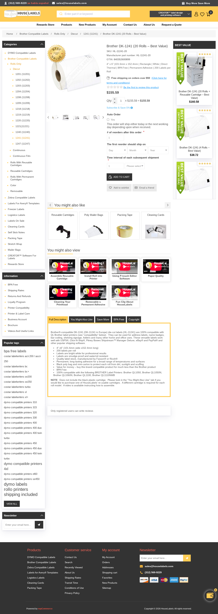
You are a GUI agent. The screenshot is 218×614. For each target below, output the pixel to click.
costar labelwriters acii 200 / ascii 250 (22, 359)
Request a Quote (172, 24)
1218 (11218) (22, 108)
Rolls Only (15, 63)
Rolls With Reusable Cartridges (21, 164)
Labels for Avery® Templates (24, 203)
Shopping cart (109, 572)
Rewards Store (16, 264)
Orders (106, 562)
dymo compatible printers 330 (20, 417)
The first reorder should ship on (126, 144)
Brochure (13, 325)
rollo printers (16, 489)
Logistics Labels (16, 215)
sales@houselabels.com (71, 3)
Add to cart (121, 177)
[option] (55, 117)
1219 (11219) (22, 114)
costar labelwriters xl (15, 392)
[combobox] (93, 14)
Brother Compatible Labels (22, 58)
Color (13, 185)
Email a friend (146, 187)
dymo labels (15, 484)
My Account (108, 557)
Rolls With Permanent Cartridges (22, 178)
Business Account (17, 319)
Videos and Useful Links (21, 331)
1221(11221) (22, 126)
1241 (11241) (22, 137)
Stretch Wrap (15, 244)
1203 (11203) (22, 85)
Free (13, 284)
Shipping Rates (16, 290)
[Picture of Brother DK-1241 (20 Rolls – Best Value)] (55, 117)
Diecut (16, 69)
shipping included (20, 494)
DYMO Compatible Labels (22, 53)
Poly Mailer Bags (62, 214)
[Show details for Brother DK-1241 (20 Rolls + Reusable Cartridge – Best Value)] (194, 70)
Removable (16, 191)
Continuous (19, 150)
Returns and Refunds (19, 296)
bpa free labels (15, 351)
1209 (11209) (22, 103)
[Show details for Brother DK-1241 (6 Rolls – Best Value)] (194, 179)
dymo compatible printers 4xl (23, 466)
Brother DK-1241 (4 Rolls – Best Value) (194, 149)
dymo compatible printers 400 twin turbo (23, 435)
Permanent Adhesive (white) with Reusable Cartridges (156, 218)
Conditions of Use (74, 588)
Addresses (108, 567)
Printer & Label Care (19, 313)
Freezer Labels (16, 209)
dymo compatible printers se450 (22, 479)
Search (68, 562)
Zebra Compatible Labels (21, 197)
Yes (113, 119)
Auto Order (114, 114)
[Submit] (61, 14)
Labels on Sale (16, 220)
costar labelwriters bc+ (16, 371)
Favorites (107, 577)
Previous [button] (48, 117)
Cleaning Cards (16, 226)
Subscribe (187, 558)
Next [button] (103, 117)
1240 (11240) (22, 132)
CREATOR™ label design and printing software (171, 14)
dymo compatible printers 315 (20, 407)
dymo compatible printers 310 (20, 402)
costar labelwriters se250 (18, 381)
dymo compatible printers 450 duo (23, 448)
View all (11, 503)
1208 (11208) (22, 97)
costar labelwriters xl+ (16, 397)
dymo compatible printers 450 (20, 443)
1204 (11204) (22, 91)
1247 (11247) (22, 143)
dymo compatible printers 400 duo (23, 427)
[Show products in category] (62, 232)
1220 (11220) (22, 120)
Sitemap (106, 588)
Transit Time (71, 582)
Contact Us (71, 557)
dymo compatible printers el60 (20, 473)
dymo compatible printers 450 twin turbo (23, 456)
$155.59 (132, 100)
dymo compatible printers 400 (20, 422)
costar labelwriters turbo (17, 386)
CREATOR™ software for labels (22, 257)
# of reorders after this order (124, 132)
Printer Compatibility (18, 307)
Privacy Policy (72, 593)
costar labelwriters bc (16, 366)
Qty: (109, 100)
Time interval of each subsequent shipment (133, 157)
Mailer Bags (14, 249)
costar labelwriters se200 (18, 376)
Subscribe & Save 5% (118, 107)
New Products (109, 582)
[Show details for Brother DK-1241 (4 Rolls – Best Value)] (194, 126)
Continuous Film (21, 156)
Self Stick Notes (16, 232)
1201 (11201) (22, 74)
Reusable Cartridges (21, 171)
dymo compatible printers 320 (20, 412)
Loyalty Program (17, 302)
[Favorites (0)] (202, 14)
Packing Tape (15, 238)
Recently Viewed (74, 567)
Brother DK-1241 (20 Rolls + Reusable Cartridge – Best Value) (194, 94)
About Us (70, 572)
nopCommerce (45, 609)
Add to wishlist (121, 187)
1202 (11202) (22, 79)
